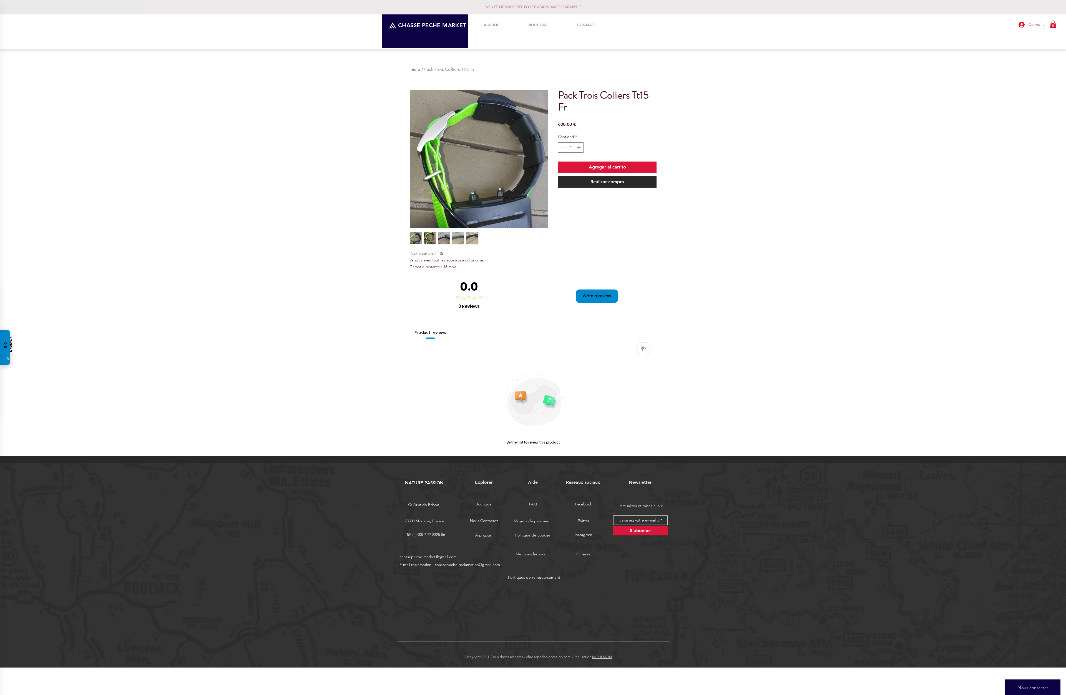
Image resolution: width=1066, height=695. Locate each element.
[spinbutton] (571, 147)
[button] (1053, 24)
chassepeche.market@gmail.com (428, 556)
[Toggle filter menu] (643, 348)
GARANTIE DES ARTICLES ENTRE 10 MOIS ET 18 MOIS (533, 6)
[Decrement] (562, 147)
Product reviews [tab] (430, 332)
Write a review (597, 296)
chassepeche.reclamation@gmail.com (467, 564)
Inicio (414, 69)
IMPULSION (602, 657)
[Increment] (579, 147)
